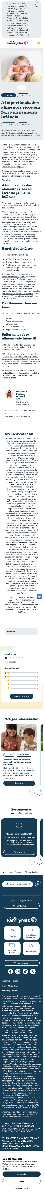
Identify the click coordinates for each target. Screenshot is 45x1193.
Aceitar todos (21, 1174)
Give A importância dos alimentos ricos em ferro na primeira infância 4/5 (19, 658)
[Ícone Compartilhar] (24, 87)
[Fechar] (37, 5)
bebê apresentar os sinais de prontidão (19, 217)
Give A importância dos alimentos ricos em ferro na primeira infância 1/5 (10, 658)
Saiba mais (25, 35)
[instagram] (18, 971)
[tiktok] (25, 971)
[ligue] (33, 971)
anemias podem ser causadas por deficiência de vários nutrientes (21, 292)
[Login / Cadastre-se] (39, 43)
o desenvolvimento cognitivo (18, 275)
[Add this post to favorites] (20, 87)
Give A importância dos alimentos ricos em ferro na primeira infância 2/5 (13, 658)
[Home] (17, 43)
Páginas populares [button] (10, 980)
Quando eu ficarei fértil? (19, 834)
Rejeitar (21, 1181)
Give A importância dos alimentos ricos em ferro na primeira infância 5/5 (22, 658)
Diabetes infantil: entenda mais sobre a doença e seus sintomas (17, 762)
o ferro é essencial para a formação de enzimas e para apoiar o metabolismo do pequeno (18, 164)
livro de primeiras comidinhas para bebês (20, 356)
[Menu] (3, 43)
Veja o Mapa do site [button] (11, 986)
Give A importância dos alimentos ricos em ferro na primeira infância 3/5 (16, 658)
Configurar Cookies (21, 1188)
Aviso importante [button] (9, 990)
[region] (21, 1172)
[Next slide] (39, 793)
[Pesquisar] (32, 43)
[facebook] (10, 971)
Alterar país (19, 905)
